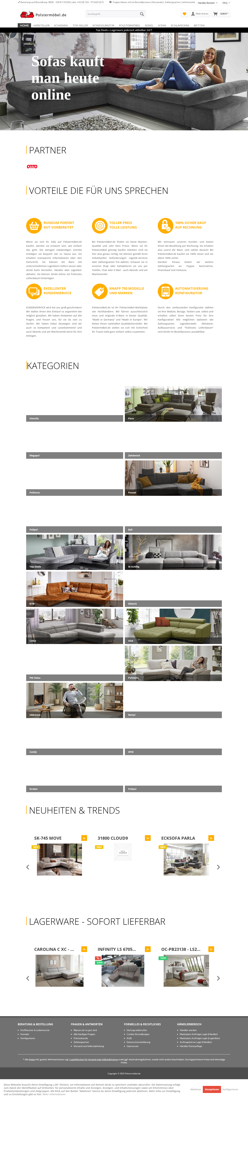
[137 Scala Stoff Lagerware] (186, 971)
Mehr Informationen (54, 1094)
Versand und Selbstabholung (89, 1046)
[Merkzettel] (184, 13)
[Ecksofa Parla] (122, 860)
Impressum (133, 1046)
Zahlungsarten (81, 1042)
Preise (32, 1059)
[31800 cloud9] (59, 860)
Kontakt (24, 1034)
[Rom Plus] (186, 860)
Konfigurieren (27, 1038)
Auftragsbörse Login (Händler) (196, 1042)
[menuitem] (115, 13)
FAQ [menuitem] (225, 2)
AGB (129, 1038)
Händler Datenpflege (191, 1046)
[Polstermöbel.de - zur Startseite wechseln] (44, 14)
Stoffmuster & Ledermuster (35, 1030)
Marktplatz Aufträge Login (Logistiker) (200, 1038)
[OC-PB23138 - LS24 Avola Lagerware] (122, 971)
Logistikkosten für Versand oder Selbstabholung (93, 1059)
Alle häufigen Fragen (84, 1034)
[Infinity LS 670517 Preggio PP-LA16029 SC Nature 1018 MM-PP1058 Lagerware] (59, 971)
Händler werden (188, 1030)
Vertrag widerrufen (137, 1030)
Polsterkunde (81, 1038)
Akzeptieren (212, 1089)
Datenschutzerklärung (138, 1042)
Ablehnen (196, 1089)
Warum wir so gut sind (85, 1030)
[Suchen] (141, 13)
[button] (124, 127)
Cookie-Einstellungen (138, 1034)
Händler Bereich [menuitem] (206, 2)
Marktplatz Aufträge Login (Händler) (199, 1034)
